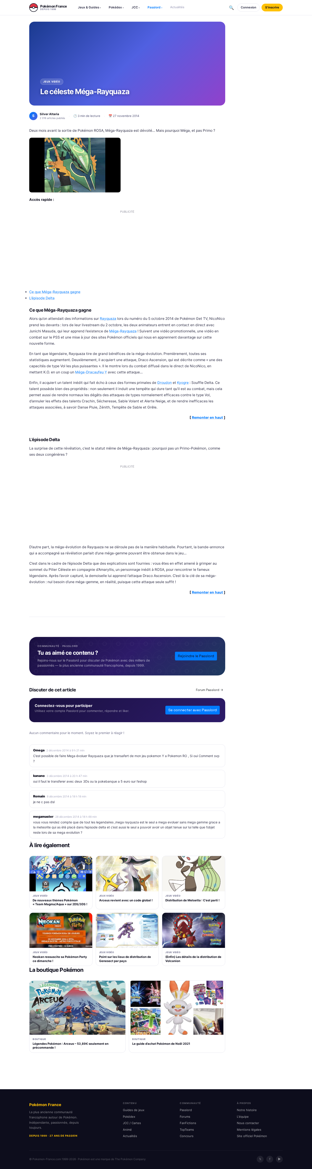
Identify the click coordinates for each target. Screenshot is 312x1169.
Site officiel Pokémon (252, 1136)
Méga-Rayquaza (123, 331)
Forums (185, 1116)
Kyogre (183, 382)
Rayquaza (108, 318)
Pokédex (116, 7)
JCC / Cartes (132, 1123)
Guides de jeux (133, 1110)
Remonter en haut (207, 417)
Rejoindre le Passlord (196, 656)
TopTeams (187, 1129)
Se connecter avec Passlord (192, 710)
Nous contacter (248, 1123)
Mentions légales (249, 1129)
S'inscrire (272, 7)
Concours (186, 1136)
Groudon (164, 382)
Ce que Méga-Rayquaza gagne (54, 292)
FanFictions (188, 1123)
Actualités (177, 7)
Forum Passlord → (209, 690)
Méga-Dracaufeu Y (91, 372)
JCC (136, 7)
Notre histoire (247, 1110)
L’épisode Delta (42, 298)
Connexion (248, 7)
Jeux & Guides (89, 7)
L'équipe (243, 1116)
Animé (127, 1129)
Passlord (155, 7)
